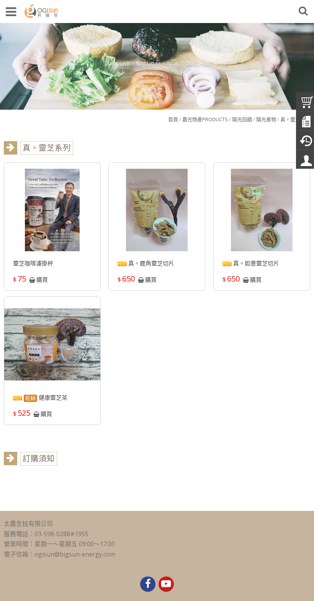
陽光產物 (266, 119)
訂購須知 (39, 458)
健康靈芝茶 (52, 397)
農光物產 (205, 119)
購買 (42, 279)
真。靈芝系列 (295, 119)
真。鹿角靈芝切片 (150, 263)
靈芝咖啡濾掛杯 (33, 263)
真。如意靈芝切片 (255, 263)
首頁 (173, 119)
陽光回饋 (242, 119)
